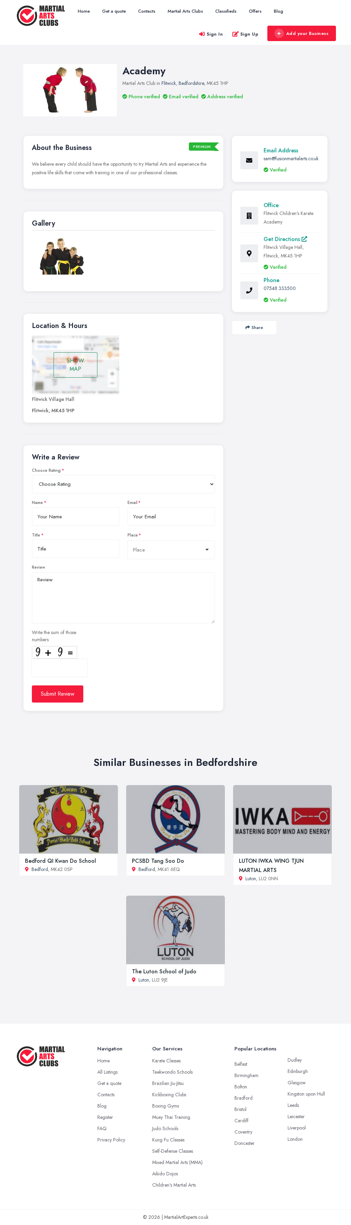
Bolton (240, 1086)
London (295, 1139)
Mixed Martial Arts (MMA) (177, 1162)
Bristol (240, 1109)
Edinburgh (298, 1071)
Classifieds (226, 11)
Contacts (146, 11)
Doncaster (244, 1143)
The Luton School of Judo (164, 971)
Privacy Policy (111, 1139)
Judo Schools (165, 1128)
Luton (250, 878)
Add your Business (307, 33)
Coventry (243, 1131)
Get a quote (114, 11)
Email (132, 503)
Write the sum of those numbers (54, 636)
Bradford (243, 1098)
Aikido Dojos (165, 1173)
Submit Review (57, 694)
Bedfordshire (191, 83)
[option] (62, 255)
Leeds (293, 1105)
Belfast (240, 1064)
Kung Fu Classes (168, 1139)
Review (38, 567)
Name (37, 503)
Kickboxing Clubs (169, 1094)
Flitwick (168, 83)
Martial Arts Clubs (185, 11)
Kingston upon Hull (306, 1093)
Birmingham (246, 1075)
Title (36, 535)
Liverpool (297, 1127)
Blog (278, 11)
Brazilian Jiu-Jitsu (168, 1083)
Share (257, 327)
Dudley (295, 1060)
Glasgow (297, 1082)
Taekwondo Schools (172, 1072)
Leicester (296, 1116)
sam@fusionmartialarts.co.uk (291, 158)
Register (105, 1117)
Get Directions (283, 239)
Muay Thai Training (171, 1117)
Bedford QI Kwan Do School (60, 861)
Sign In (215, 34)
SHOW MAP (75, 365)
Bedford (40, 869)
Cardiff (241, 1120)
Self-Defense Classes (172, 1151)
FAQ (102, 1128)
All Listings (107, 1072)
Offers (255, 11)
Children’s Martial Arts (174, 1185)
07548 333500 (280, 288)
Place (133, 535)
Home (84, 11)
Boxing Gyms (165, 1105)
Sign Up (249, 34)
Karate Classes (166, 1060)
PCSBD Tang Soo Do (158, 861)
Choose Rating (46, 470)
